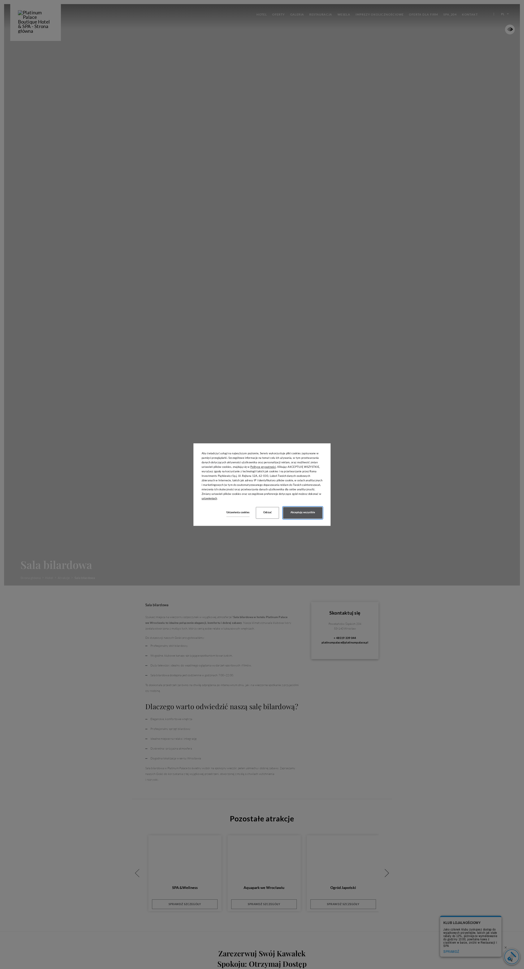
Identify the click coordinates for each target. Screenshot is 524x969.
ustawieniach (209, 498)
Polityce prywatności (263, 466)
